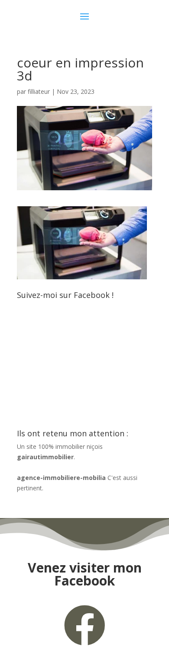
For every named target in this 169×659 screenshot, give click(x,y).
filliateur (39, 91)
